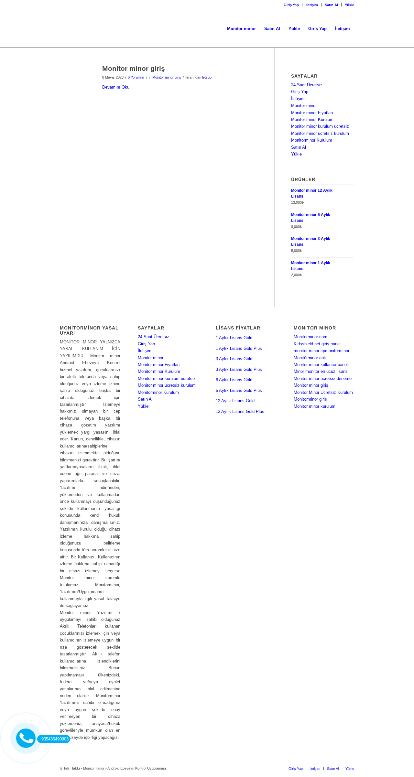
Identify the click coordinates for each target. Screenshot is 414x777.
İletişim (312, 5)
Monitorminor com (310, 336)
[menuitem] (291, 4)
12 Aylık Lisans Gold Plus (240, 411)
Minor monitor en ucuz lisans (321, 371)
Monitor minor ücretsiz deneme (323, 378)
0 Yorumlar (136, 77)
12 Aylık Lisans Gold (235, 400)
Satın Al (331, 5)
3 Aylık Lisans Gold (234, 358)
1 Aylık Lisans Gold (234, 337)
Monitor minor (304, 105)
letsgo (207, 77)
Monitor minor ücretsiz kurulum (320, 133)
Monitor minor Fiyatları (312, 112)
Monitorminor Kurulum (311, 140)
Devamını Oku (115, 87)
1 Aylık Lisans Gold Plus (239, 348)
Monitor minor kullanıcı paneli (321, 364)
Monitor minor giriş (133, 68)
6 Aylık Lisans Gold (234, 379)
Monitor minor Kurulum (312, 119)
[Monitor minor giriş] (73, 79)
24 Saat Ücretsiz (306, 84)
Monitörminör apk (310, 357)
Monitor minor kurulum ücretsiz (320, 126)
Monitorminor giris (310, 399)
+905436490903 (54, 739)
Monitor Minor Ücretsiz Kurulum (323, 392)
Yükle (349, 5)
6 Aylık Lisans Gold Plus (239, 390)
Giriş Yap (291, 5)
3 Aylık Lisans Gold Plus (239, 369)
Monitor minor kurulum (314, 406)
